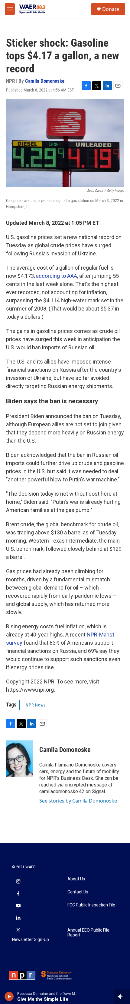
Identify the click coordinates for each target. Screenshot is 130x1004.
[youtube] (18, 906)
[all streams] (122, 996)
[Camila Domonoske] (19, 758)
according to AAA (56, 276)
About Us (76, 879)
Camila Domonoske (44, 81)
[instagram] (18, 882)
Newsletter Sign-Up (30, 939)
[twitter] (18, 930)
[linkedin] (18, 918)
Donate (110, 9)
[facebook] (18, 894)
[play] (9, 996)
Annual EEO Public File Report (88, 932)
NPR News (36, 705)
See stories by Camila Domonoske (78, 800)
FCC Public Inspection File (91, 905)
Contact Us (77, 892)
